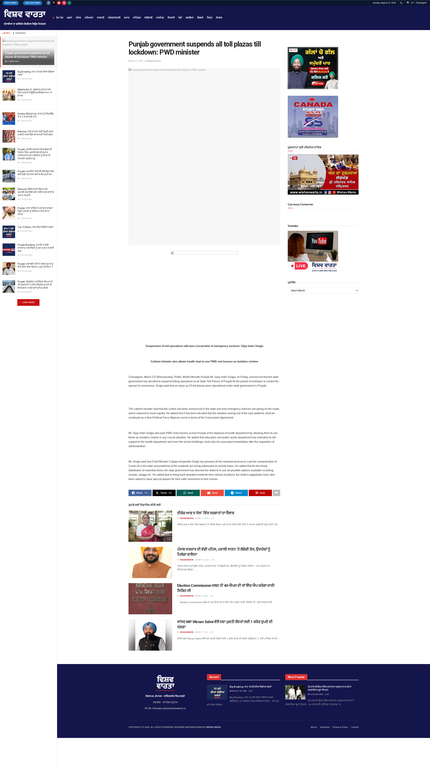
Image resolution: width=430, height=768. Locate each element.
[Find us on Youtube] (59, 2)
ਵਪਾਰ (126, 17)
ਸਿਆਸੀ (171, 17)
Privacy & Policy (340, 727)
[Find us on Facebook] (48, 2)
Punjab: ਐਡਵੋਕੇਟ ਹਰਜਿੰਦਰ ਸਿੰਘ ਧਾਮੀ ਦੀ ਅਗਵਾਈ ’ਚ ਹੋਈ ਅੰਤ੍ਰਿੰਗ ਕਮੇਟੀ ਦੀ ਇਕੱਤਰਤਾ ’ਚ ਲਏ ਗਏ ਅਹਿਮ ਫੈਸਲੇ (35, 284)
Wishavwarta (187, 518)
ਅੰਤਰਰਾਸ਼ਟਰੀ (114, 17)
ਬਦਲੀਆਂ (190, 17)
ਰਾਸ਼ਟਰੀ (100, 17)
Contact (355, 727)
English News (32, 3)
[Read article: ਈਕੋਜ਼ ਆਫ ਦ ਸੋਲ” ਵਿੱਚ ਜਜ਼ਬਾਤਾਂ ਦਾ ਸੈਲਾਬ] (150, 526)
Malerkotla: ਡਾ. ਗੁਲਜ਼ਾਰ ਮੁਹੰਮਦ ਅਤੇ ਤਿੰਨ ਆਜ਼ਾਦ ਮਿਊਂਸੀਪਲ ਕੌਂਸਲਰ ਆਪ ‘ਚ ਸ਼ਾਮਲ (35, 92)
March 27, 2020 (135, 61)
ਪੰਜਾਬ (78, 17)
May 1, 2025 (202, 632)
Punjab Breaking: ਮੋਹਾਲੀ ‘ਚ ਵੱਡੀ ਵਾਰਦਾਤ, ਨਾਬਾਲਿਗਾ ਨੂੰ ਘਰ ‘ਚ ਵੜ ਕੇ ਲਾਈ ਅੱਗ (36, 248)
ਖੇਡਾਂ (180, 17)
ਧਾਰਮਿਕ (160, 17)
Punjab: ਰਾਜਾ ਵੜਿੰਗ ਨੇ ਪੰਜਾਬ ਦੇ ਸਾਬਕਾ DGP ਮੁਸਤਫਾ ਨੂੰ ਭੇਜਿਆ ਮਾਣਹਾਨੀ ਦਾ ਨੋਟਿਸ (35, 211)
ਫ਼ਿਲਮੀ (200, 17)
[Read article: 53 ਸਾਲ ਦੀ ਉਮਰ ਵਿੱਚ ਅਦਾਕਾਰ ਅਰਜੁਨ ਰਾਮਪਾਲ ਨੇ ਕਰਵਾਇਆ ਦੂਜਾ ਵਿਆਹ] (295, 692)
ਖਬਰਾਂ (69, 17)
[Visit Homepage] (24, 17)
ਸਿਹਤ (209, 17)
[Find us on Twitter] (54, 2)
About (314, 727)
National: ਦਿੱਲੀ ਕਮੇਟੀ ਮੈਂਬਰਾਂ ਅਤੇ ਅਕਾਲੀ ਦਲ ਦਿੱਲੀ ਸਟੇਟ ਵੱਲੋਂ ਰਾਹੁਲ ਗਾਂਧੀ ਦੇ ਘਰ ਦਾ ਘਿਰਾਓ (36, 192)
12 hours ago (316, 694)
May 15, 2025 (203, 560)
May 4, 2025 (202, 596)
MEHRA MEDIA (213, 727)
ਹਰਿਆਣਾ (89, 17)
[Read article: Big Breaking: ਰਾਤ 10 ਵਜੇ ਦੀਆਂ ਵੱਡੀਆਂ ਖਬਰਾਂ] (217, 692)
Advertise (324, 727)
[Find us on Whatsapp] (69, 2)
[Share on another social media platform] (276, 493)
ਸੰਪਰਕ (219, 17)
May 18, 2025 (203, 518)
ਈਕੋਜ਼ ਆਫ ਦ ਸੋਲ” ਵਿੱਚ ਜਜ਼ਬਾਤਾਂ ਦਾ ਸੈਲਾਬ (205, 513)
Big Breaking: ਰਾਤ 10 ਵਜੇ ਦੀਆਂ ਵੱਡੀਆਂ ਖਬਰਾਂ (251, 686)
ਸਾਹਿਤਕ (137, 17)
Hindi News (10, 3)
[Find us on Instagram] (64, 2)
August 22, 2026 (239, 691)
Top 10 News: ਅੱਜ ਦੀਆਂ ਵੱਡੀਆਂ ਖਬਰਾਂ (35, 227)
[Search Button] (401, 2)
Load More (28, 302)
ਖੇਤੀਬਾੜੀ (148, 17)
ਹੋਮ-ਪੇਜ (59, 17)
